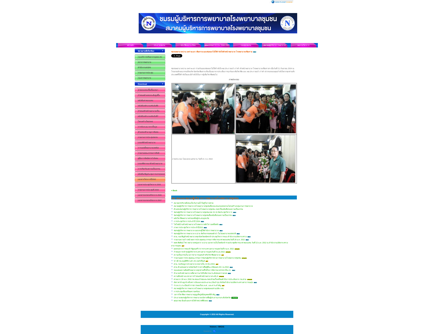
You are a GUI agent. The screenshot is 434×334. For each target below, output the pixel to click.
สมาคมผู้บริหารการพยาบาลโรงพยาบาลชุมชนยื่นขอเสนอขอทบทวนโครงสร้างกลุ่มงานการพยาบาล (213, 206)
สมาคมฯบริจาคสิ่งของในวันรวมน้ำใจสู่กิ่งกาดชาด (193, 203)
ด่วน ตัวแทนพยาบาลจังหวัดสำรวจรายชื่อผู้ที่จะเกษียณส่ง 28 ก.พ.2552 (201, 267)
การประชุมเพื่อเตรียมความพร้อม (187, 291)
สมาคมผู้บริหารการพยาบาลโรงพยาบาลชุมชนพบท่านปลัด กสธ (199, 288)
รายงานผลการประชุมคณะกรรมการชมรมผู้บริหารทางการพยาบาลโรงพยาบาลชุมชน (207, 258)
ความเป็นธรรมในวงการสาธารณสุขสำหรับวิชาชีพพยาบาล (197, 255)
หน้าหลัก (130, 45)
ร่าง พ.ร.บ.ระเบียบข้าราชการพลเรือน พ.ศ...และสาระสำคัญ (197, 285)
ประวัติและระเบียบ (188, 45)
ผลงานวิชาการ (303, 45)
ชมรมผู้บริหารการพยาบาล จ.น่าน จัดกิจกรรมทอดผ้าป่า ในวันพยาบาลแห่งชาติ (205, 233)
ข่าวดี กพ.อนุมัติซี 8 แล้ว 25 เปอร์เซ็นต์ (189, 261)
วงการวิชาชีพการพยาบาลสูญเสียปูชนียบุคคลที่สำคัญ (194, 294)
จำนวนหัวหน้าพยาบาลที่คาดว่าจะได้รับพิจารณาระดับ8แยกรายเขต (200, 273)
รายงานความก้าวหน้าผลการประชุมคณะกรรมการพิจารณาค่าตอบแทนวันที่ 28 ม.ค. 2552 (209, 240)
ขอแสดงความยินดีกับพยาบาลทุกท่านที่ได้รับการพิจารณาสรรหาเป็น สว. (202, 270)
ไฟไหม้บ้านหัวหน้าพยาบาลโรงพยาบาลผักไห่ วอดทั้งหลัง (196, 224)
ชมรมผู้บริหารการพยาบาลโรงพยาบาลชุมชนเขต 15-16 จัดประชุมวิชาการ (203, 212)
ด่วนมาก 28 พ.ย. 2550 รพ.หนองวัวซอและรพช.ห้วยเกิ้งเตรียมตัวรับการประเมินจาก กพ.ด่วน (210, 279)
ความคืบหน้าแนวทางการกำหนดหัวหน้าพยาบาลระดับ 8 (196, 276)
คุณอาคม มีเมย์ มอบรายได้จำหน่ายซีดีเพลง (191, 301)
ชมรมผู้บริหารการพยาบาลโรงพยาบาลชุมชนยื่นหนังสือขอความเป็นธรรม (203, 215)
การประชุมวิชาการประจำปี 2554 (187, 221)
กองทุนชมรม (246, 45)
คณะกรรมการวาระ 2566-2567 (217, 45)
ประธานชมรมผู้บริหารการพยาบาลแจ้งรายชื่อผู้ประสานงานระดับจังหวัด (202, 298)
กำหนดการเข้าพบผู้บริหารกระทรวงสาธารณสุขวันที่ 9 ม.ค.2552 (199, 252)
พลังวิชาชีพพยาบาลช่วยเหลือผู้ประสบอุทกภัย (191, 218)
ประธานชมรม (159, 45)
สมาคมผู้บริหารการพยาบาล (275, 45)
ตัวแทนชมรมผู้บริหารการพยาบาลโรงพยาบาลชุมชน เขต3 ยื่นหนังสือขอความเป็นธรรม (208, 209)
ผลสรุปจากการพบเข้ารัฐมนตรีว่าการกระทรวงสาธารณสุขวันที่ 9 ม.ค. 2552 (204, 249)
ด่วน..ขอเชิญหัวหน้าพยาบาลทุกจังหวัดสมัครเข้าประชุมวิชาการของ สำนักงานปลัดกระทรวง (210, 237)
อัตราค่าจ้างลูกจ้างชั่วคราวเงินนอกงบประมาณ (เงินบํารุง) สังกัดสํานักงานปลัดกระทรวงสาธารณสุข (213, 282)
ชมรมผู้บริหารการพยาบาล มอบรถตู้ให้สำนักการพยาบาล (196, 230)
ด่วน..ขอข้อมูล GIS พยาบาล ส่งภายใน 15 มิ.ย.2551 (194, 264)
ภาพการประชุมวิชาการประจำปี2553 (188, 227)
